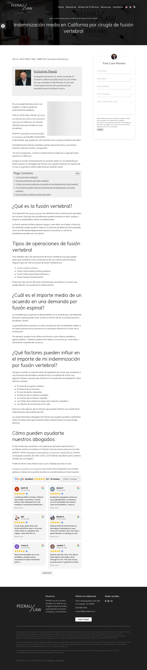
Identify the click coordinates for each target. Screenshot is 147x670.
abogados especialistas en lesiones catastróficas (49, 452)
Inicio (61, 7)
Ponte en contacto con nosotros (27, 468)
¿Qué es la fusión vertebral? (26, 177)
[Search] (134, 7)
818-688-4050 (81, 608)
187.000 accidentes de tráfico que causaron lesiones (28, 118)
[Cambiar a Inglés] (126, 7)
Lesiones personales (57, 59)
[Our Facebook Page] (105, 601)
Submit (100, 129)
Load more (47, 573)
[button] (3, 26)
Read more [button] (19, 508)
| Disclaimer (59, 660)
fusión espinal (35, 213)
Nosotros (71, 7)
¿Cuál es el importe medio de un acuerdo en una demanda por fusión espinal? (46, 184)
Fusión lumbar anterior (27, 268)
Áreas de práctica (88, 7)
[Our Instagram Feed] (111, 601)
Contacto (118, 7)
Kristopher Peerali (45, 71)
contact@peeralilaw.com (85, 611)
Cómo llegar (83, 619)
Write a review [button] (70, 479)
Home (51, 18)
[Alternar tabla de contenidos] (76, 173)
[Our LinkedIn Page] (108, 601)
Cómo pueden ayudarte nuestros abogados (33, 194)
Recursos (106, 7)
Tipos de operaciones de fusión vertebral (31, 181)
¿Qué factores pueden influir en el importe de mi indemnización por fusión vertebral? (45, 189)
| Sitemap (51, 660)
